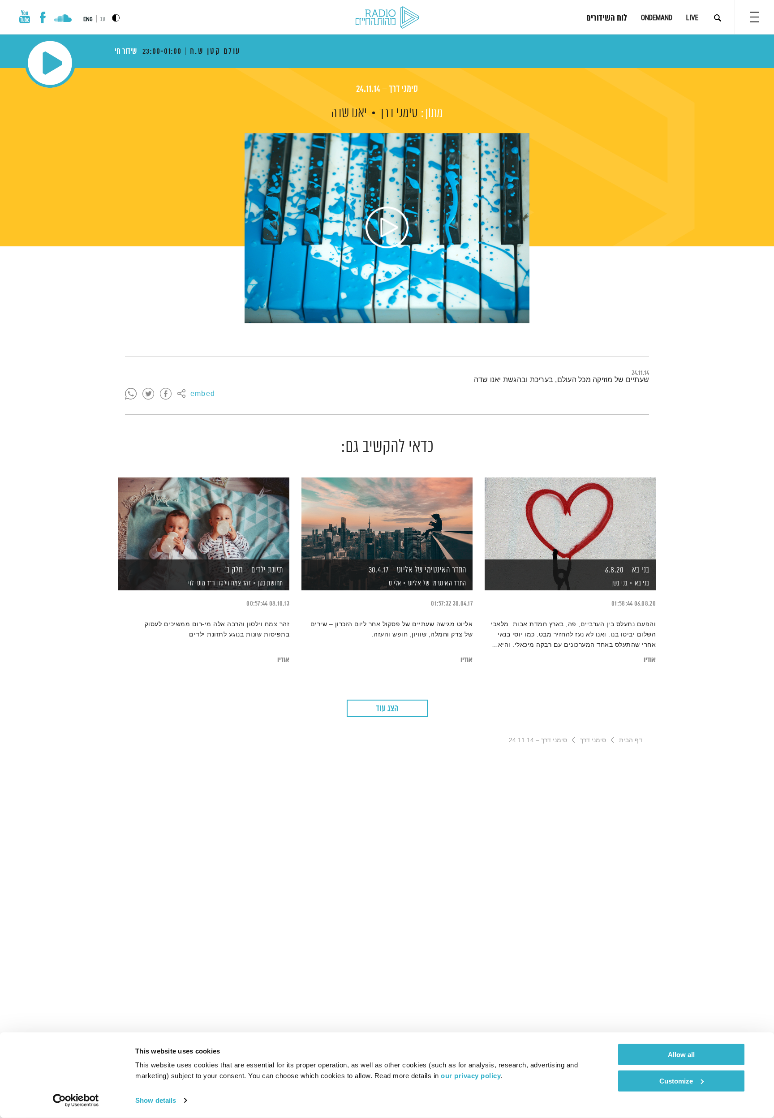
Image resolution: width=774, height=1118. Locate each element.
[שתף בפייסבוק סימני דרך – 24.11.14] (166, 394)
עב (102, 19)
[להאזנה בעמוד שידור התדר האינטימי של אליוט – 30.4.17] (387, 518)
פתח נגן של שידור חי (50, 63)
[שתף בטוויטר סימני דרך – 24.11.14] (148, 394)
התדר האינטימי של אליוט (437, 583)
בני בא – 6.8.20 (627, 570)
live (692, 17)
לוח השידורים (606, 18)
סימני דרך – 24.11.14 (387, 89)
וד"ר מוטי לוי (201, 583)
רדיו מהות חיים (387, 18)
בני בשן (619, 583)
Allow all (681, 1054)
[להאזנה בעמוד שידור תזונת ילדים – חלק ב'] (203, 518)
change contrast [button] (116, 18)
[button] (754, 17)
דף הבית (630, 740)
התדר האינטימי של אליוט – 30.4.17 (417, 570)
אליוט (394, 583)
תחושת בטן (270, 583)
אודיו (650, 660)
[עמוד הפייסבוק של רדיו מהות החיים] (43, 17)
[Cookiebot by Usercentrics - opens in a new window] (76, 1100)
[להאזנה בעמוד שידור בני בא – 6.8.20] (570, 518)
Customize (676, 1080)
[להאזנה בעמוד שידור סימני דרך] (387, 227)
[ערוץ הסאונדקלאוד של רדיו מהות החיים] (63, 19)
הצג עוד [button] (387, 709)
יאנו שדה (349, 113)
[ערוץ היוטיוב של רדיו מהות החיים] (24, 16)
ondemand (656, 17)
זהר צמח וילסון (233, 583)
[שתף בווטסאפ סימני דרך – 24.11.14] (131, 394)
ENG (88, 19)
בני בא (642, 583)
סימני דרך (398, 113)
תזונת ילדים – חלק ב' (253, 570)
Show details (155, 1100)
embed (202, 394)
